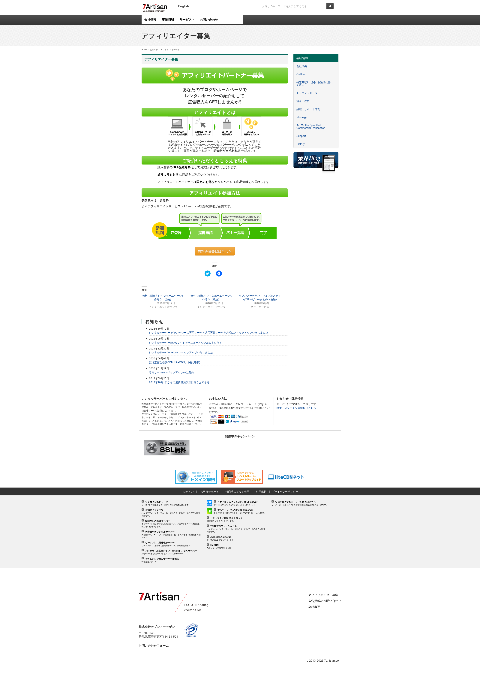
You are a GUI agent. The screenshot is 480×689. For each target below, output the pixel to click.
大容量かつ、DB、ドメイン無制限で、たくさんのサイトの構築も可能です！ (171, 534)
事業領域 (168, 19)
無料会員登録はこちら (215, 251)
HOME (144, 49)
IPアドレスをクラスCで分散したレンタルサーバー (235, 503)
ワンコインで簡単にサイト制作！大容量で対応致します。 (166, 503)
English (183, 6)
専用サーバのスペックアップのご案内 (171, 372)
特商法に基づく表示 (237, 491)
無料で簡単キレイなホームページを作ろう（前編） (211, 297)
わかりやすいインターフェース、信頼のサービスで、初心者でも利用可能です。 (171, 513)
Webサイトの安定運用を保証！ (220, 546)
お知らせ (154, 49)
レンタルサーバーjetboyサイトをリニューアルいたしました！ (185, 342)
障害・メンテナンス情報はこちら (296, 408)
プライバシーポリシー (285, 491)
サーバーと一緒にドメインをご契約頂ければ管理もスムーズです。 (300, 503)
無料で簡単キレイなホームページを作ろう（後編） (163, 297)
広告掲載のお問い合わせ (324, 601)
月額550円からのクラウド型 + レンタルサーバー (169, 552)
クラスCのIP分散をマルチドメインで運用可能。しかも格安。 (240, 511)
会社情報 (150, 19)
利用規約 (261, 491)
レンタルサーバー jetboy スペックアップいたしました (181, 352)
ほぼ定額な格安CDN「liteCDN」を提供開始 (174, 362)
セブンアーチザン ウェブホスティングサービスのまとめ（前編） (260, 297)
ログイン (188, 491)
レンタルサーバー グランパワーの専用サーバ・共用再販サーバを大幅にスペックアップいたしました (208, 332)
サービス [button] (186, 19)
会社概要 (314, 607)
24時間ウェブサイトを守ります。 (224, 519)
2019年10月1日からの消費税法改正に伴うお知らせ (179, 382)
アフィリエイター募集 (170, 49)
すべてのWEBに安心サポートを (220, 538)
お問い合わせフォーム (154, 645)
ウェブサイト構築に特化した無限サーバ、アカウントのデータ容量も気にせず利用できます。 (171, 524)
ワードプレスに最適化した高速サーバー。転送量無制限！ (166, 544)
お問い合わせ (209, 19)
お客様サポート (209, 491)
